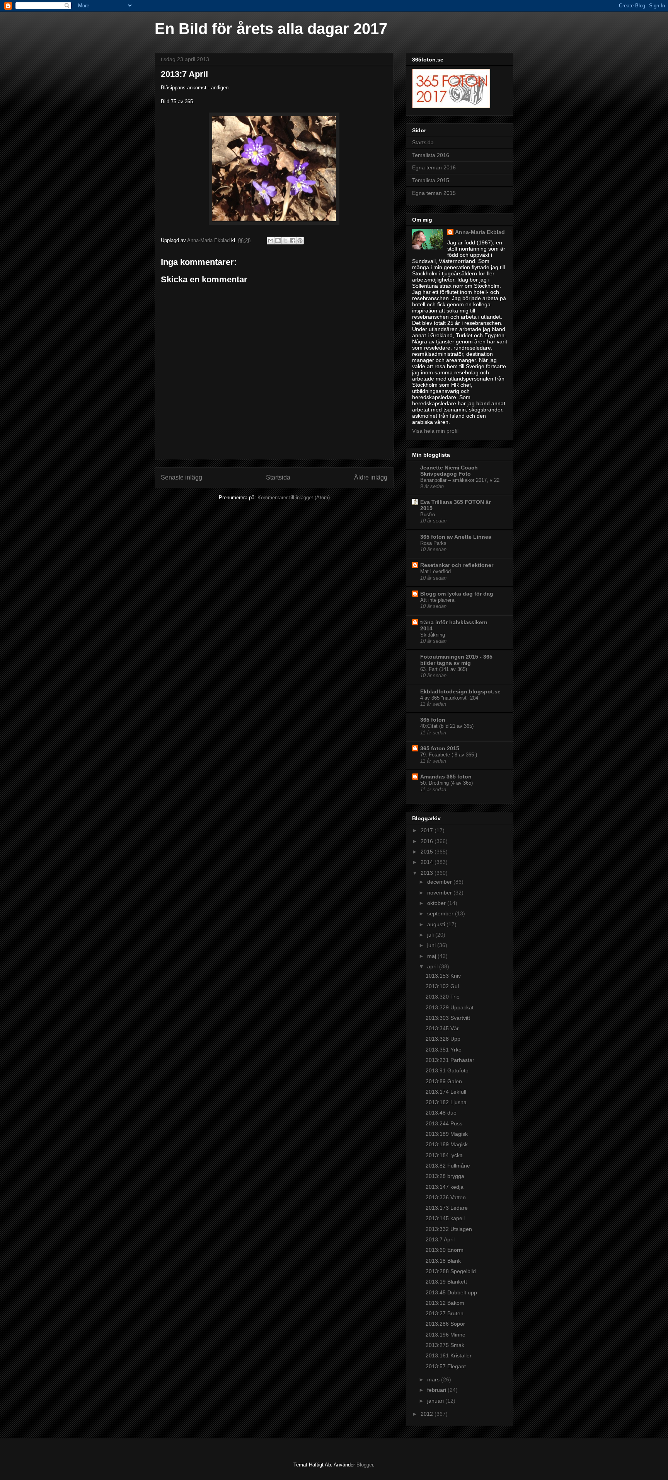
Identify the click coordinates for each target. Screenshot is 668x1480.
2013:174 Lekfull (446, 1092)
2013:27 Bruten (445, 1313)
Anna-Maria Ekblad (480, 232)
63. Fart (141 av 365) (443, 669)
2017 (428, 830)
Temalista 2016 (430, 155)
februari (437, 1390)
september (441, 913)
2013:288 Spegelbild (451, 1271)
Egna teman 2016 (434, 167)
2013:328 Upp (443, 1039)
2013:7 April (440, 1239)
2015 (428, 851)
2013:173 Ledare (447, 1208)
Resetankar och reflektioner (456, 565)
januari (436, 1401)
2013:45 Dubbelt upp (451, 1292)
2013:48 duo (441, 1113)
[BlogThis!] (278, 240)
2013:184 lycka (444, 1155)
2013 (428, 873)
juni (432, 945)
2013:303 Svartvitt (448, 1018)
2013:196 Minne (445, 1334)
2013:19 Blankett (446, 1282)
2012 (428, 1414)
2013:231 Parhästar (450, 1060)
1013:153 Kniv (443, 976)
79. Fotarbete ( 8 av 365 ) (448, 755)
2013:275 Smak (445, 1345)
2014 (428, 862)
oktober (437, 903)
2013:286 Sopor (445, 1324)
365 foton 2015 (439, 748)
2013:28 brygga (445, 1176)
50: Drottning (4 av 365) (446, 783)
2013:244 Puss (444, 1123)
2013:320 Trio (443, 996)
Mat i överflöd (435, 571)
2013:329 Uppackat (450, 1007)
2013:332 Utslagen (449, 1229)
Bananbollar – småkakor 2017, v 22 (459, 480)
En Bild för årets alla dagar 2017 (271, 28)
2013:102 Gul (442, 986)
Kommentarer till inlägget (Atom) (293, 497)
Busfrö (427, 514)
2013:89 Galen (444, 1081)
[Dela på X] (285, 240)
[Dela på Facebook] (293, 240)
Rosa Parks (433, 543)
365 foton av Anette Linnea (455, 537)
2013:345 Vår (442, 1028)
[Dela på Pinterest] (300, 240)
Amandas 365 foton (446, 776)
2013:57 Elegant (446, 1366)
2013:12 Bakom (445, 1303)
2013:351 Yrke (444, 1049)
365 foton (432, 720)
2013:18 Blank (443, 1261)
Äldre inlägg (370, 477)
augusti (436, 924)
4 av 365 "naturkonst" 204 (449, 698)
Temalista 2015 (430, 180)
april (433, 966)
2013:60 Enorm (445, 1250)
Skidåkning (432, 635)
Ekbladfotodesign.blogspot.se (460, 691)
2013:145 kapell (445, 1218)
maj (432, 956)
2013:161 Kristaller (449, 1355)
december (440, 882)
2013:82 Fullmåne (448, 1165)
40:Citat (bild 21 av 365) (447, 726)
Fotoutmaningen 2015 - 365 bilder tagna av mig (456, 660)
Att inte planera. (438, 600)
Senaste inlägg (181, 477)
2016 (428, 841)
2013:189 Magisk (447, 1134)
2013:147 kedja (445, 1187)
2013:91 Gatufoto (447, 1070)
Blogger (364, 1465)
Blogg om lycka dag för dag (456, 594)
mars (434, 1379)
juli (431, 935)
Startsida (278, 477)
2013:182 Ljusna (446, 1102)
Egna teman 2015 (434, 193)
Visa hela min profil (435, 431)
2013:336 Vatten (446, 1197)
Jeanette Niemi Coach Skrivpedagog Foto (449, 470)
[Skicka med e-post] (270, 240)
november (440, 892)
